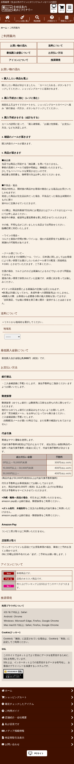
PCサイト (39, 753)
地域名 (7, 328)
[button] (69, 8)
